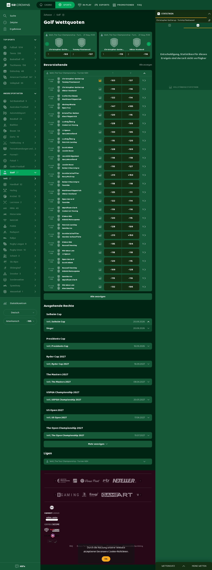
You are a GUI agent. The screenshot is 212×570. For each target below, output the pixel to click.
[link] (18, 5)
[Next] (149, 44)
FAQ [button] (71, 546)
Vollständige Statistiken (185, 87)
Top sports (9, 39)
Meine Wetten (199, 566)
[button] (45, 5)
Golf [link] (58, 15)
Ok (105, 559)
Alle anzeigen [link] (145, 64)
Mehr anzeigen (96, 444)
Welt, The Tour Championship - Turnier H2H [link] (69, 73)
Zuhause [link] (48, 15)
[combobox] (20, 312)
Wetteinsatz (168, 566)
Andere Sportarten (13, 93)
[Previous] (47, 44)
